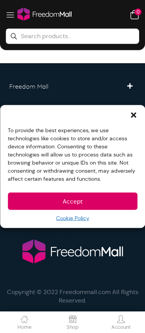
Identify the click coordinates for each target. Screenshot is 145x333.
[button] (133, 115)
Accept (73, 201)
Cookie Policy (72, 218)
